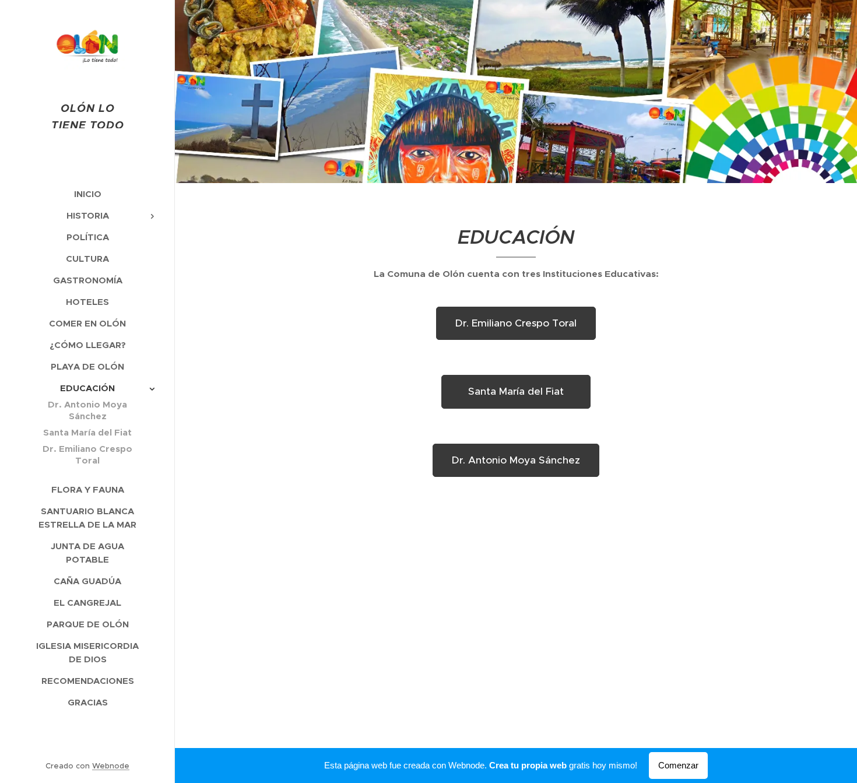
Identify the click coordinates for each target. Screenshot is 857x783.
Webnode (110, 766)
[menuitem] (87, 194)
